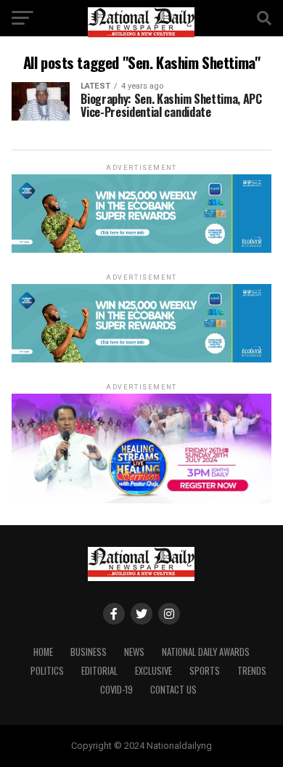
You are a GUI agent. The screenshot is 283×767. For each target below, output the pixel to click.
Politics (47, 671)
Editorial (99, 671)
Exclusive (153, 671)
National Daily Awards (206, 652)
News (134, 652)
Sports (204, 671)
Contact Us (173, 690)
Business (88, 652)
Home (43, 652)
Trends (251, 671)
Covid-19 (116, 690)
